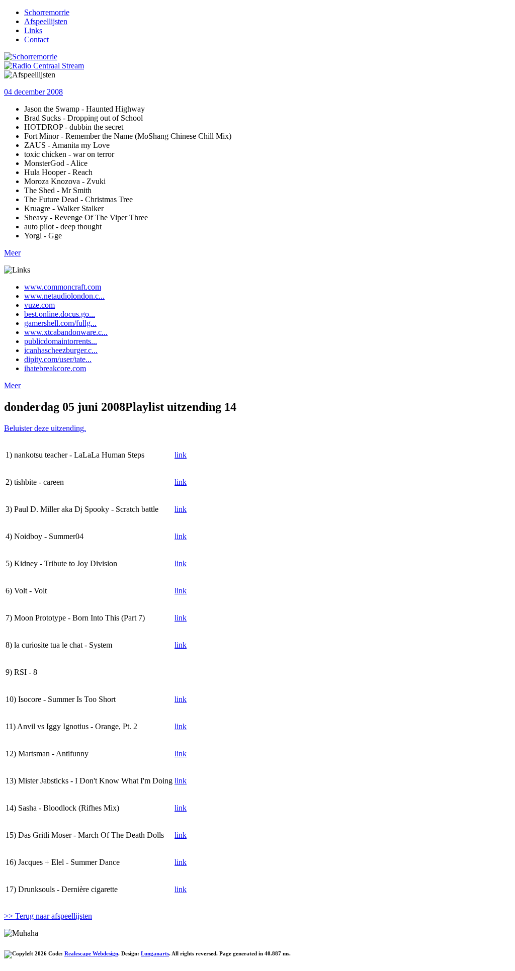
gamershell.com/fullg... (60, 323)
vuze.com (39, 305)
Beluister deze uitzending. (45, 428)
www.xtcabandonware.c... (66, 332)
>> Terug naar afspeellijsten (48, 916)
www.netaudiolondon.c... (64, 296)
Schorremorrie (46, 12)
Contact (36, 39)
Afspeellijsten (45, 21)
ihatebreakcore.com (55, 368)
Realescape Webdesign (91, 953)
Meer (12, 252)
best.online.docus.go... (59, 314)
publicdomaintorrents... (60, 341)
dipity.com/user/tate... (58, 359)
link (181, 455)
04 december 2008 (33, 91)
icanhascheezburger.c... (61, 350)
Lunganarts (155, 953)
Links (33, 30)
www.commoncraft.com (62, 287)
